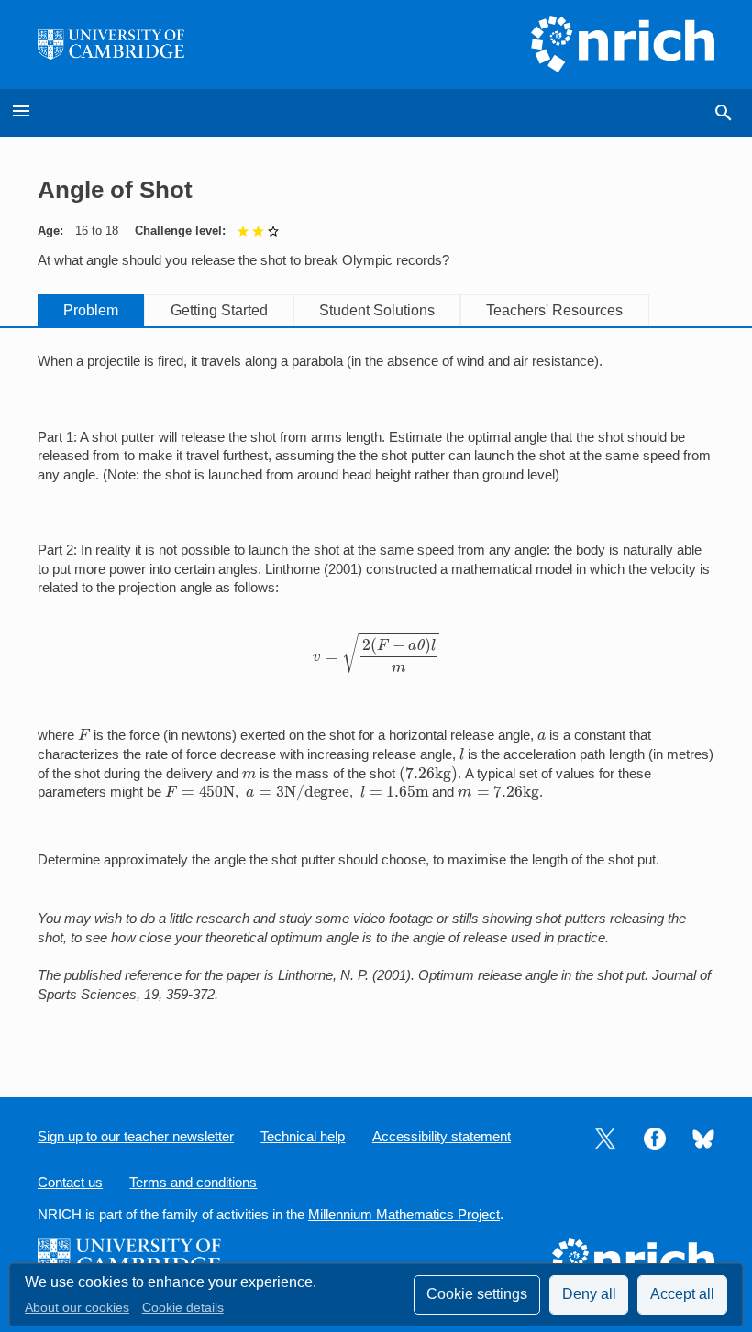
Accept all (682, 1294)
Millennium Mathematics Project (404, 1214)
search (724, 113)
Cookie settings (476, 1294)
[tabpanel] (376, 696)
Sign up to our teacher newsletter (136, 1136)
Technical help (302, 1136)
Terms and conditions (193, 1182)
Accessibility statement (441, 1136)
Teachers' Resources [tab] (554, 310)
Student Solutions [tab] (377, 310)
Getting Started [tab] (219, 310)
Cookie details (183, 1308)
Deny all (589, 1294)
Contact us (70, 1182)
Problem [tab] (90, 310)
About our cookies (77, 1308)
